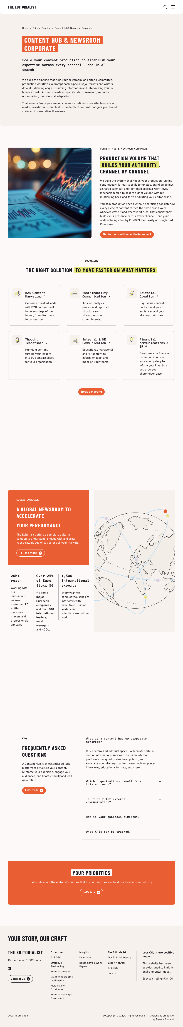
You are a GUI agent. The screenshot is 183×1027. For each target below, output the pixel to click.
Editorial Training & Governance (61, 996)
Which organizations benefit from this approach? (113, 783)
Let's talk (89, 892)
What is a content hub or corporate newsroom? (116, 740)
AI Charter (113, 968)
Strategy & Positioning (57, 965)
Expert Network (116, 963)
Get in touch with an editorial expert (127, 234)
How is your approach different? (113, 817)
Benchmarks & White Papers (91, 965)
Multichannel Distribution (58, 987)
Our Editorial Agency (119, 957)
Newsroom (85, 957)
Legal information (18, 1015)
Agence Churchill (165, 1019)
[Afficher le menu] (173, 7)
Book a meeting (91, 392)
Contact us (18, 979)
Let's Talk (31, 790)
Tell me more (28, 553)
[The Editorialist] (22, 7)
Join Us (112, 973)
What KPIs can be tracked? (108, 832)
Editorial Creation (41, 28)
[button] (165, 7)
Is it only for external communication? (106, 801)
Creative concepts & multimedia (62, 979)
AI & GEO (56, 957)
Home (25, 28)
